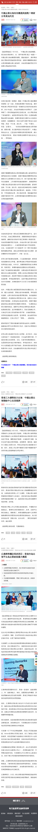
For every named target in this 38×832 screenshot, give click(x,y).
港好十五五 (12, 2)
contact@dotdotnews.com (28, 821)
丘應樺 (9, 786)
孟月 (3, 375)
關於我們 (17, 813)
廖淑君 (32, 372)
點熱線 (3, 813)
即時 (17, 2)
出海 (18, 532)
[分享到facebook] (36, 656)
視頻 (20, 2)
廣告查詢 (10, 813)
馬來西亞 (15, 786)
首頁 (5, 2)
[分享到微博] (36, 664)
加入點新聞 (25, 813)
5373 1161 (13, 821)
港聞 (3, 20)
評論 (23, 2)
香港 (8, 532)
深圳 (24, 532)
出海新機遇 (18, 372)
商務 (22, 786)
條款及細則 (19, 816)
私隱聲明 (34, 813)
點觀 (26, 2)
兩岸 (3, 404)
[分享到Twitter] (36, 661)
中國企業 (9, 372)
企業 (13, 532)
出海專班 (28, 786)
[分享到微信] (36, 659)
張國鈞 (29, 532)
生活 (29, 2)
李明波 (25, 372)
